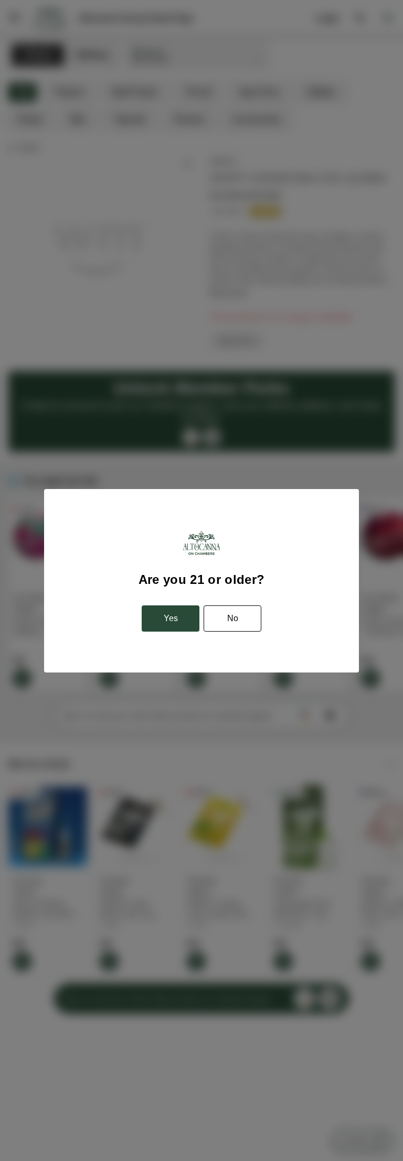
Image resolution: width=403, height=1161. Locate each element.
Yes (171, 618)
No (232, 618)
